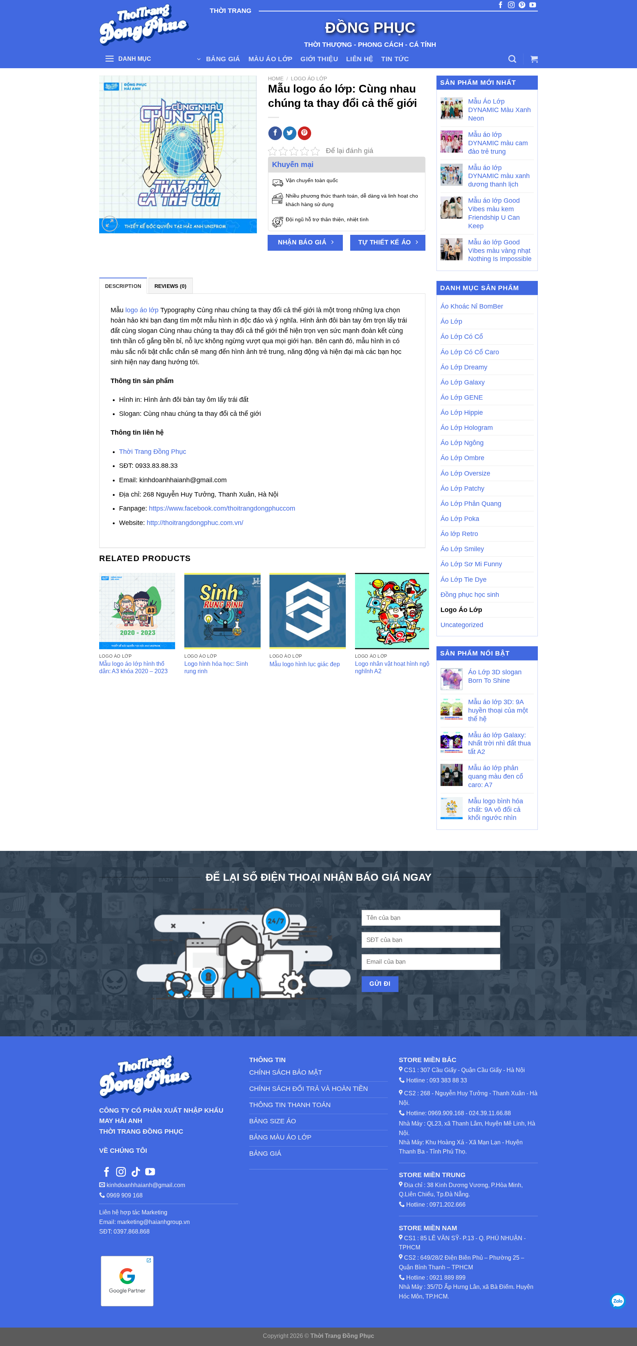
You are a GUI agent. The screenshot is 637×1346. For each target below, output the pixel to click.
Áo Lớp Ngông (462, 442)
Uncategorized (462, 625)
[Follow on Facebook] (106, 1172)
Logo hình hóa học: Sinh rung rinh (216, 668)
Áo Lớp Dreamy (464, 367)
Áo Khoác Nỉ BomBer (472, 306)
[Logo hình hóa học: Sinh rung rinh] (222, 611)
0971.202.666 (447, 1204)
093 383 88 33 (448, 1080)
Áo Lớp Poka (460, 518)
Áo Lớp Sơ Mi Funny (471, 564)
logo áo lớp (142, 310)
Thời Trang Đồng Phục (152, 451)
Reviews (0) (170, 286)
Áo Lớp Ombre (462, 458)
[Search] (512, 59)
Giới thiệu (319, 59)
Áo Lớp (451, 321)
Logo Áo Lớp (309, 78)
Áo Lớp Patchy (462, 488)
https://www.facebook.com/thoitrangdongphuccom (222, 508)
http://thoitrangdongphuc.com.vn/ (195, 522)
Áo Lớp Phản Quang (471, 503)
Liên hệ (359, 59)
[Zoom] (110, 224)
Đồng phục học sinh (470, 594)
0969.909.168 (446, 1113)
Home (275, 78)
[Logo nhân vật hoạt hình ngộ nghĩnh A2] (393, 611)
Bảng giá (223, 59)
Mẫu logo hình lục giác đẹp (304, 664)
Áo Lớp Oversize (465, 473)
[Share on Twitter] (289, 133)
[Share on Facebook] (275, 133)
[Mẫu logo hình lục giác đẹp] (307, 611)
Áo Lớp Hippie (462, 412)
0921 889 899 (447, 1277)
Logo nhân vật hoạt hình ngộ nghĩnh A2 (392, 668)
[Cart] (534, 59)
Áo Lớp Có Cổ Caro (470, 352)
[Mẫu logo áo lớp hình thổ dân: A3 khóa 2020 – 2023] (137, 611)
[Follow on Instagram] (121, 1172)
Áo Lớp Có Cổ (462, 336)
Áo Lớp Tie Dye (464, 579)
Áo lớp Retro (459, 534)
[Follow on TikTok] (135, 1172)
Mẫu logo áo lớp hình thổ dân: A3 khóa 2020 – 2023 (133, 668)
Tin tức (395, 59)
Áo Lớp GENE (462, 397)
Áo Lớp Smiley (462, 549)
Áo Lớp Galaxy (463, 382)
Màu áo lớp (270, 59)
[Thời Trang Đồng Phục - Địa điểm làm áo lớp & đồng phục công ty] (145, 25)
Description (123, 286)
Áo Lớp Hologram (467, 427)
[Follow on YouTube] (150, 1172)
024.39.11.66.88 (490, 1113)
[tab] (123, 286)
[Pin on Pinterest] (304, 133)
